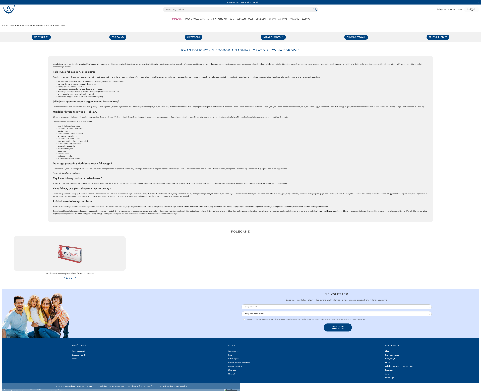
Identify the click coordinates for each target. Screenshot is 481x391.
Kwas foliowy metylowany (71, 173)
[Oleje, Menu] (254, 19)
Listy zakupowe (233, 359)
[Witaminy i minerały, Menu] (228, 19)
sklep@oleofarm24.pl (138, 386)
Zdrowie (282, 18)
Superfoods (193, 37)
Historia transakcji (235, 366)
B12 (223, 183)
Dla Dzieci (261, 18)
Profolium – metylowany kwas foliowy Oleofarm (332, 211)
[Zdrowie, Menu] (288, 19)
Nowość (294, 18)
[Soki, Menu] (235, 19)
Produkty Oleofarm (194, 18)
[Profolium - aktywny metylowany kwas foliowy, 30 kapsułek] (70, 253)
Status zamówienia (79, 351)
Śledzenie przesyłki (79, 355)
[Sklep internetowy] (230, 390)
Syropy (272, 18)
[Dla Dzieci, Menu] (267, 19)
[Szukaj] (315, 9)
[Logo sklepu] (9, 9)
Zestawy (306, 18)
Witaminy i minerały (217, 18)
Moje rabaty (232, 370)
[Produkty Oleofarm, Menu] (205, 19)
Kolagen (241, 18)
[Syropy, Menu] (277, 19)
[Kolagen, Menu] (247, 19)
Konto (232, 345)
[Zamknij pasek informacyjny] (478, 2)
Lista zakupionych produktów (239, 362)
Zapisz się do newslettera (338, 327)
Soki (232, 18)
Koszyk (230, 355)
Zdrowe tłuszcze (438, 37)
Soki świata (118, 37)
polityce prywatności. (358, 319)
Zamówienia (79, 345)
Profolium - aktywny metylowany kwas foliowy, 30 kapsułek (70, 273)
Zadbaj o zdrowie (356, 37)
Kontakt (74, 359)
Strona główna (14, 25)
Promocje (176, 18)
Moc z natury (41, 37)
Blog (23, 25)
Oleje (250, 18)
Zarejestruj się (233, 351)
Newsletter (336, 294)
